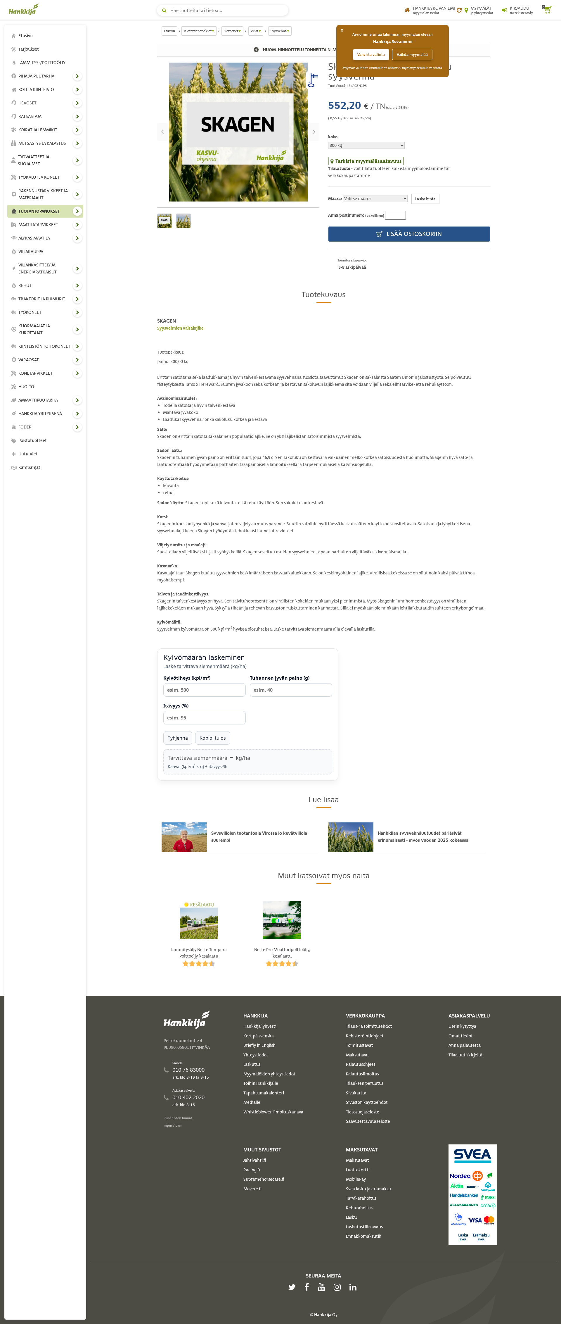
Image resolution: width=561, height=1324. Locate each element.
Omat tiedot (461, 1036)
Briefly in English (259, 1045)
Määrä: (335, 199)
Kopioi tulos (213, 738)
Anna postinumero (356, 215)
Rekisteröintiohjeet (365, 1036)
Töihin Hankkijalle (260, 1083)
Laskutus (251, 1064)
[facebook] (308, 1287)
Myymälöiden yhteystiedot (269, 1074)
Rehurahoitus (359, 1208)
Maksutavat (357, 1055)
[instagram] (339, 1287)
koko (332, 137)
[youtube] (323, 1287)
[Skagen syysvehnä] (238, 132)
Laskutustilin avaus (364, 1227)
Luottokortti (358, 1170)
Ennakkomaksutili (363, 1236)
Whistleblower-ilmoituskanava (273, 1112)
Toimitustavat (359, 1045)
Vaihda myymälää (412, 54)
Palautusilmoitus (362, 1074)
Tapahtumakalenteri (263, 1093)
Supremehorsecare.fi (263, 1179)
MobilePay (356, 1179)
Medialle (251, 1102)
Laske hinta (425, 199)
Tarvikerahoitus (361, 1198)
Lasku (351, 1217)
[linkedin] (354, 1287)
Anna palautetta (465, 1045)
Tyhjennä (178, 738)
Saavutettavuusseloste (368, 1121)
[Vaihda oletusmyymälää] (459, 10)
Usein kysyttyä (462, 1026)
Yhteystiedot (255, 1055)
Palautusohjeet (360, 1064)
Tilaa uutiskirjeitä (465, 1055)
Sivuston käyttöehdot (367, 1102)
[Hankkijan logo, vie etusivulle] (25, 9)
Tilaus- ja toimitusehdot (369, 1026)
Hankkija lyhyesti (259, 1026)
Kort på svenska (258, 1036)
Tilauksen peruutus (364, 1083)
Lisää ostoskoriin (413, 234)
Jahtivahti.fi (254, 1160)
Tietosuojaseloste (362, 1112)
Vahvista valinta (371, 54)
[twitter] (293, 1287)
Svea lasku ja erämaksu (368, 1189)
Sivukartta (356, 1093)
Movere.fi (252, 1189)
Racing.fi (251, 1170)
